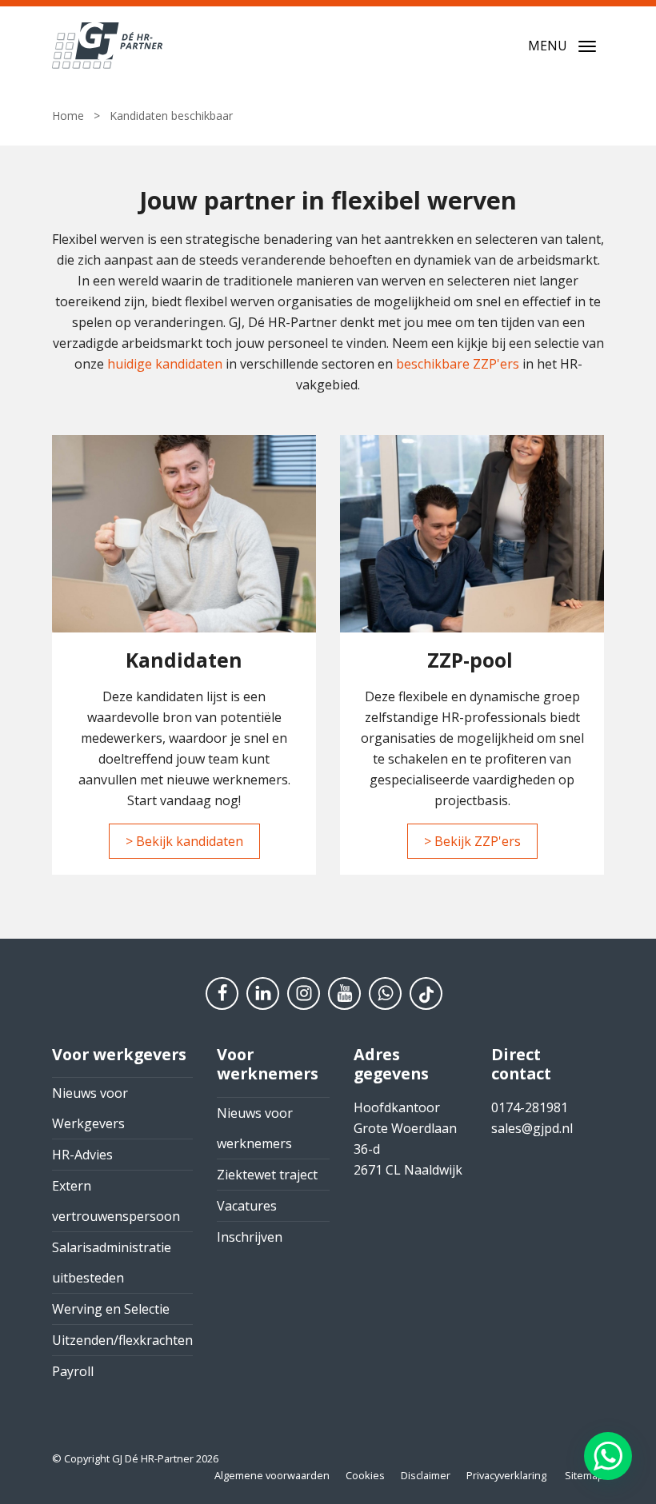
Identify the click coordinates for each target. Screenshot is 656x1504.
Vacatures (247, 1206)
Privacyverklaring (506, 1475)
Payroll (73, 1371)
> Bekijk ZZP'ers (472, 841)
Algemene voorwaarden (272, 1475)
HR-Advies (82, 1154)
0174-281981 (529, 1107)
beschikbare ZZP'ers (457, 364)
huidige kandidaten (164, 364)
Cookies (365, 1475)
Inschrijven (249, 1237)
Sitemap (584, 1475)
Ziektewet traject (267, 1174)
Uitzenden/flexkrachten (122, 1340)
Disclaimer (425, 1475)
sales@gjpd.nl (532, 1128)
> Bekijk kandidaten (184, 841)
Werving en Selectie (111, 1309)
